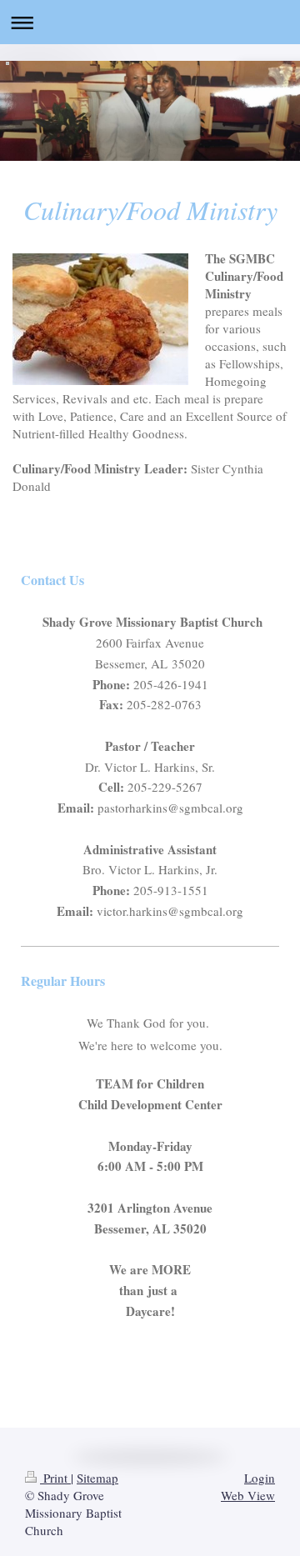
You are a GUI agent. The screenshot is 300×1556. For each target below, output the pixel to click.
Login (259, 1477)
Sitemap (97, 1477)
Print (55, 1477)
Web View (248, 1495)
